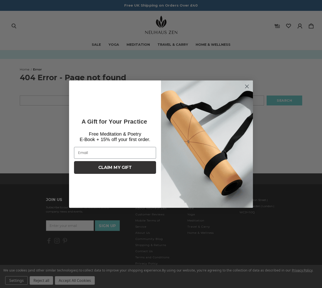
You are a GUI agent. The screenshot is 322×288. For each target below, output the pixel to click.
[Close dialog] (247, 86)
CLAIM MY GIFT (115, 167)
